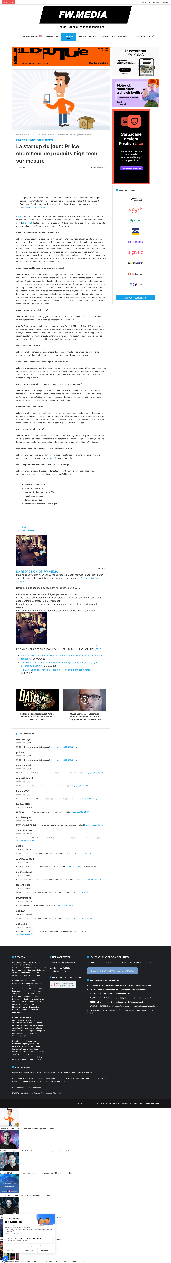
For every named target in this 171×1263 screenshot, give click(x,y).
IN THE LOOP (68, 36)
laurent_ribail (23, 885)
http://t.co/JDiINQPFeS (64, 747)
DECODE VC (94, 1002)
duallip (19, 846)
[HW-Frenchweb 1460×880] (135, 106)
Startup (49, 140)
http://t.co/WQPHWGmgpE (88, 799)
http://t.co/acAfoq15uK (25, 934)
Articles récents (28, 531)
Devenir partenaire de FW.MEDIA (62, 962)
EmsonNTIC (22, 791)
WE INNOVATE (95, 1010)
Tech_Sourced (24, 830)
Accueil (21, 135)
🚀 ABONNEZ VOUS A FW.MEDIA (155, 2)
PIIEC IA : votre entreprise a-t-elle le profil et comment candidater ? (56, 669)
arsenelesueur (24, 872)
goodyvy (20, 911)
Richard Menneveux (41, 1081)
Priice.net (27, 223)
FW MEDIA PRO (53, 36)
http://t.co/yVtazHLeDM (93, 825)
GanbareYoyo (23, 739)
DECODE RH (94, 994)
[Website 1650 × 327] (61, 56)
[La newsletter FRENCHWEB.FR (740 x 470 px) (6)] (135, 75)
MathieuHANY (24, 804)
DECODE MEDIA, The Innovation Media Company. (124, 1103)
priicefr (20, 752)
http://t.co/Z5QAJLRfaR (81, 892)
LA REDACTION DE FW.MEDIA (37, 571)
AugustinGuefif (24, 778)
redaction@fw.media (58, 971)
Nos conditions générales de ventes (26, 1088)
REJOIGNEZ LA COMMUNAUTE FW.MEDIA (112, 971)
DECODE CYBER (96, 989)
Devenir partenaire (135, 297)
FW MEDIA (94, 985)
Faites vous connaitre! (36, 207)
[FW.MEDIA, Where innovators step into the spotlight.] (85, 18)
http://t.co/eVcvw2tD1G (75, 866)
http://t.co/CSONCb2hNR (82, 918)
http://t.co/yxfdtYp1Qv (82, 853)
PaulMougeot (23, 897)
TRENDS (81, 36)
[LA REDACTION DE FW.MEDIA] (31, 565)
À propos (25, 527)
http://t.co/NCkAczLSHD (95, 773)
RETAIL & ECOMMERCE (36, 140)
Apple (49, 458)
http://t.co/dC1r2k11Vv (81, 812)
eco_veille (21, 924)
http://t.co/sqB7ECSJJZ (81, 786)
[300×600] (131, 184)
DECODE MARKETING (98, 998)
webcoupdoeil (24, 765)
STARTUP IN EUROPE (98, 1006)
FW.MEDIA (27, 962)
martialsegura (23, 817)
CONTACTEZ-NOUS (140, 36)
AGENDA (92, 36)
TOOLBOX (105, 36)
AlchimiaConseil (25, 859)
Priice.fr (19, 216)
